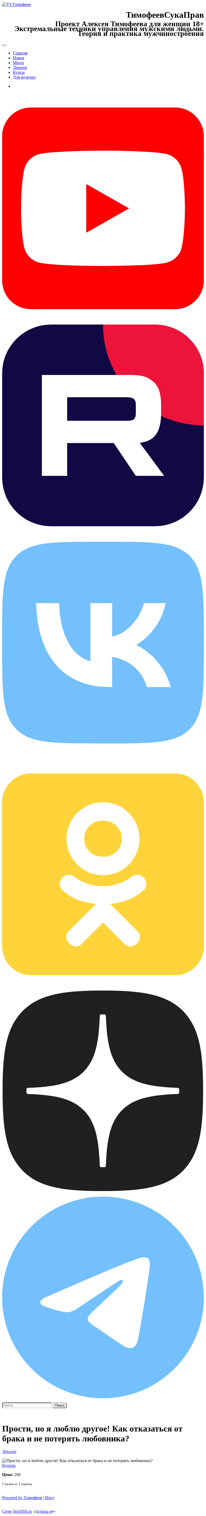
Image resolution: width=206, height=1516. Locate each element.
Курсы (19, 72)
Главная (20, 53)
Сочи (7, 1511)
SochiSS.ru (22, 1511)
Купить (9, 1465)
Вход (49, 1497)
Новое (18, 58)
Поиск (60, 1405)
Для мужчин (24, 77)
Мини (18, 62)
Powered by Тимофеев (22, 1497)
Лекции (20, 67)
